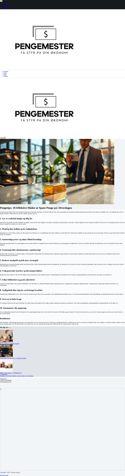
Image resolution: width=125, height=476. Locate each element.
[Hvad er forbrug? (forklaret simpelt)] (6, 342)
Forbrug (5, 76)
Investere (5, 71)
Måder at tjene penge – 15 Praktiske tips (10, 373)
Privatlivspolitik (4, 475)
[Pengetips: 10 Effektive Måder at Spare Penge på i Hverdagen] (3, 374)
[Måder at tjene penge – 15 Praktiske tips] (6, 371)
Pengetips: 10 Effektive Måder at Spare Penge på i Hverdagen (16, 376)
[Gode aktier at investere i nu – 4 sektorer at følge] (6, 356)
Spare (4, 74)
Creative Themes (15, 472)
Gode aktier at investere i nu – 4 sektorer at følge (13, 358)
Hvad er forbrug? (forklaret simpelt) (9, 343)
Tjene (4, 73)
